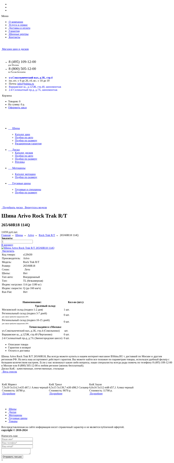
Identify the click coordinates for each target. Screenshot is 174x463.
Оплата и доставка (19, 350)
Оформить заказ (17, 107)
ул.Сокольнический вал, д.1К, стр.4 (31, 77)
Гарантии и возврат (19, 347)
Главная (6, 235)
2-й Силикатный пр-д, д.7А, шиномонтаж (33, 89)
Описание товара (18, 344)
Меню (4, 16)
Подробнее (9, 393)
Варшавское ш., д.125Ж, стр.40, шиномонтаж (35, 86)
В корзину (7, 244)
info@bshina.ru (25, 83)
